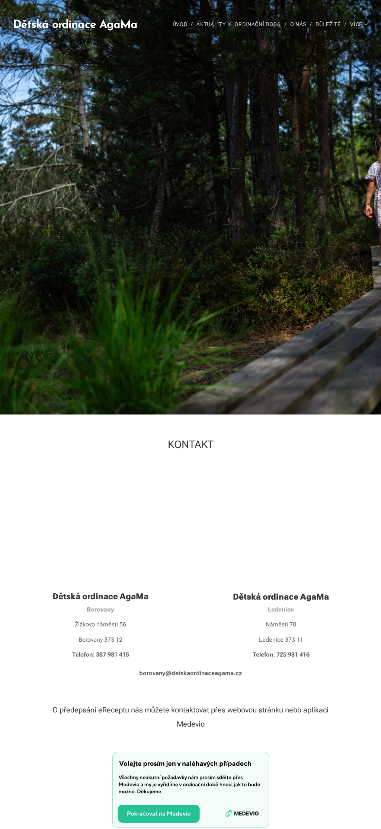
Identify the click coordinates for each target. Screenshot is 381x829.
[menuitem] (182, 24)
